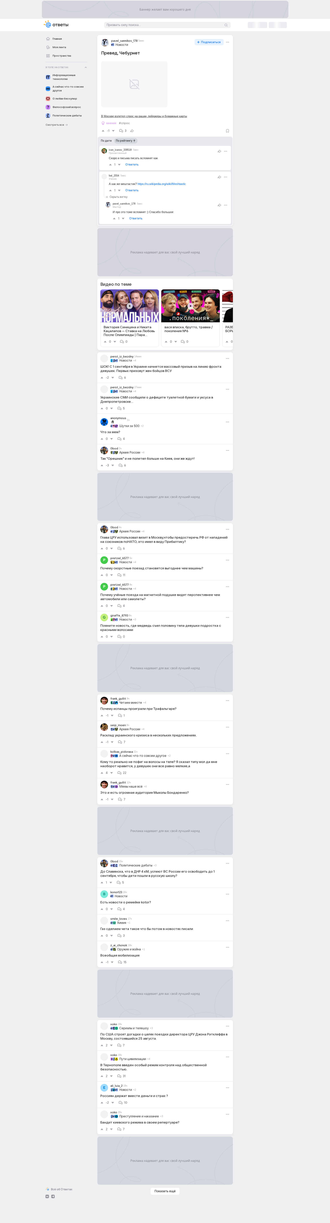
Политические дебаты (135, 865)
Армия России (129, 452)
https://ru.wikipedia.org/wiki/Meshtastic (162, 183)
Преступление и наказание (139, 1116)
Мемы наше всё (131, 786)
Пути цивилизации (132, 1059)
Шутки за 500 (129, 426)
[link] (129, 318)
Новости (121, 45)
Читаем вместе (130, 702)
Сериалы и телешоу (134, 1028)
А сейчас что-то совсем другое (142, 756)
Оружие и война (129, 949)
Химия (121, 923)
